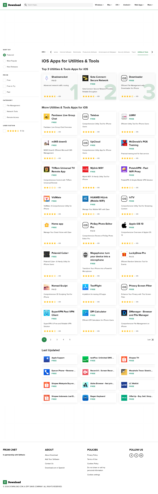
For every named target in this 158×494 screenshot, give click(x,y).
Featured (10, 55)
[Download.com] (12, 5)
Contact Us (49, 464)
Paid (8, 92)
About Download (51, 455)
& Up (22, 131)
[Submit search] (26, 5)
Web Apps (139, 5)
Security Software (124, 52)
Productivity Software (90, 52)
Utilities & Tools (143, 52)
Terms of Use (92, 459)
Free (8, 80)
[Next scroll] (152, 52)
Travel (134, 52)
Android (126, 5)
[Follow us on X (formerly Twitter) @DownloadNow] (136, 455)
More (150, 5)
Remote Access (13, 117)
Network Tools (12, 111)
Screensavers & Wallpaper (107, 52)
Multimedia (77, 52)
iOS (117, 5)
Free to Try (11, 86)
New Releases (12, 67)
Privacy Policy (92, 455)
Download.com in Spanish (55, 468)
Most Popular (12, 61)
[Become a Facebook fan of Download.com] (131, 455)
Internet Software (65, 52)
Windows (98, 5)
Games (55, 52)
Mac (109, 5)
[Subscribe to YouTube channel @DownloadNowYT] (141, 455)
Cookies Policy (92, 464)
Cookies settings (93, 475)
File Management (13, 105)
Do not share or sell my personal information (96, 469)
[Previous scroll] (51, 52)
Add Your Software (52, 459)
